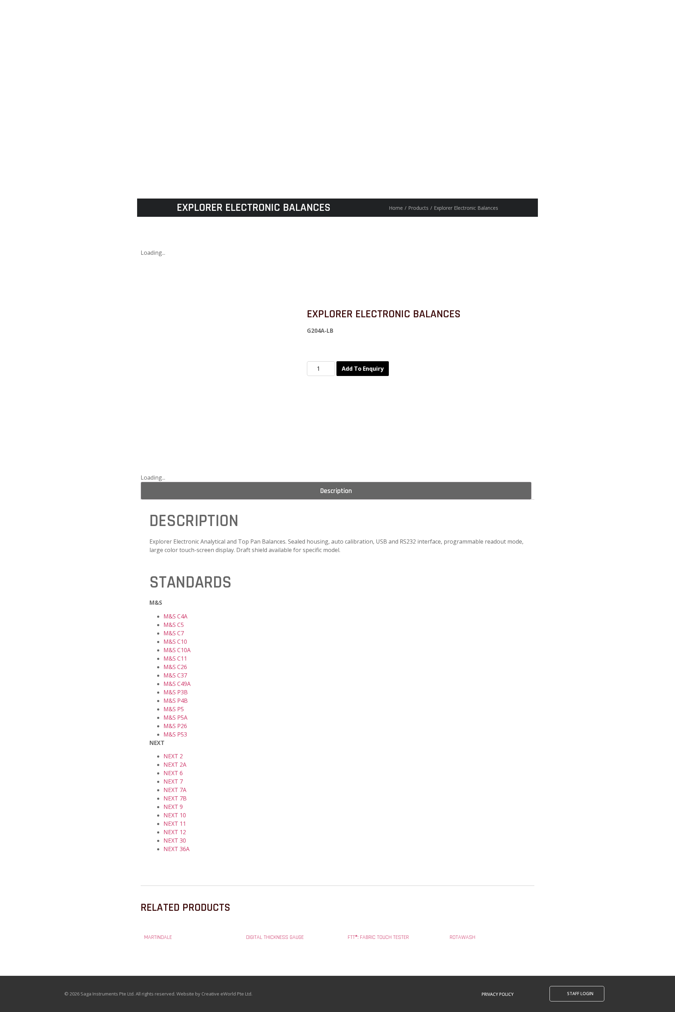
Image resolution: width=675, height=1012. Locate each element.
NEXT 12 (174, 832)
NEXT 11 (174, 824)
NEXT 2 (173, 756)
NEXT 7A (174, 790)
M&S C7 (173, 633)
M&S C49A (177, 684)
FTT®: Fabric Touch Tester (378, 937)
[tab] (336, 491)
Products (418, 208)
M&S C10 (175, 642)
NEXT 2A (174, 764)
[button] (498, 994)
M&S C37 (175, 675)
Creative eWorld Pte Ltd (226, 994)
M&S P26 (175, 726)
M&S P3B (175, 692)
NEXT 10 (174, 815)
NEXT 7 (173, 781)
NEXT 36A (176, 849)
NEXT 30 (174, 840)
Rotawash (462, 937)
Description (336, 490)
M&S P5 (173, 709)
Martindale (158, 937)
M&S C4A (175, 616)
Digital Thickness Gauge (275, 937)
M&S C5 (173, 625)
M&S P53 (175, 734)
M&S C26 (175, 667)
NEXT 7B (175, 798)
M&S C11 (175, 658)
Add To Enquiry (363, 368)
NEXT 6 (173, 773)
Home (396, 208)
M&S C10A (177, 650)
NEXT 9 (173, 807)
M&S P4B (175, 701)
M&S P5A (175, 717)
